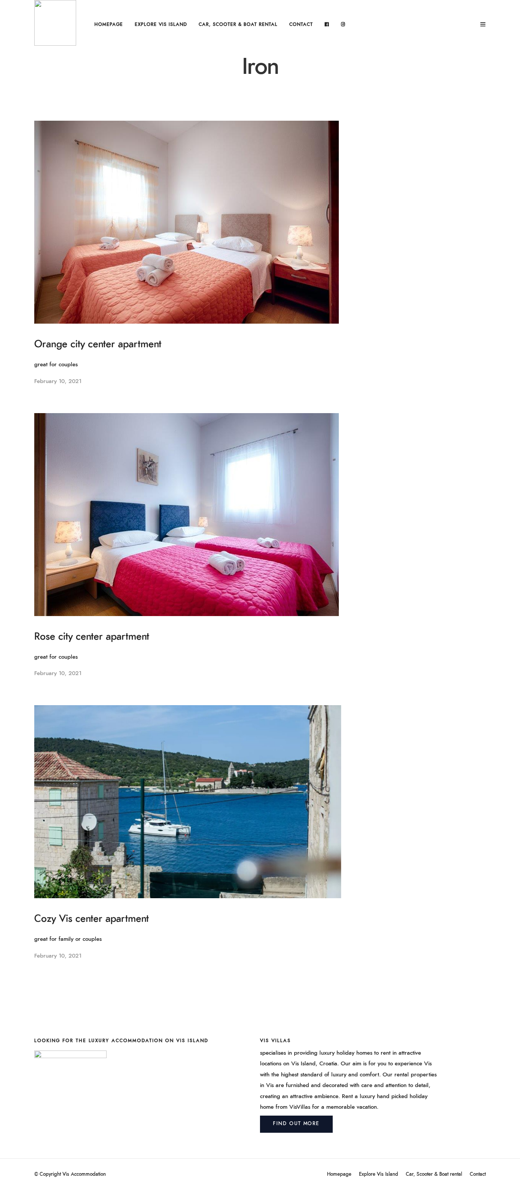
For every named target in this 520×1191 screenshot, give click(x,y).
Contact (301, 24)
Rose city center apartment (91, 637)
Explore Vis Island (161, 24)
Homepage (108, 24)
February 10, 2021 (57, 381)
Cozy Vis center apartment (91, 919)
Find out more (296, 1123)
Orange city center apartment (97, 344)
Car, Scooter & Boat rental (238, 24)
